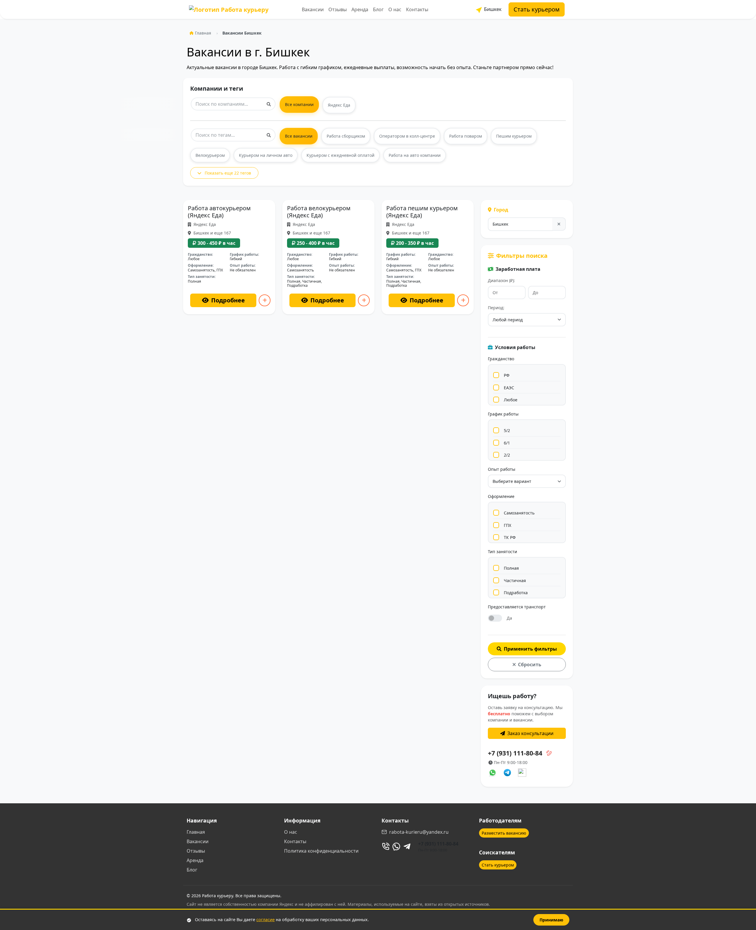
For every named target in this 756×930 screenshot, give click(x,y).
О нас (394, 9)
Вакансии (313, 9)
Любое (510, 400)
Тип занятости (502, 551)
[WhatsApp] (396, 846)
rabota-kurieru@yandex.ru (419, 832)
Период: (496, 307)
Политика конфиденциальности (321, 851)
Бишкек (492, 9)
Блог (378, 9)
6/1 (507, 443)
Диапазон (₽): (501, 280)
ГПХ (507, 525)
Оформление (501, 496)
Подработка (516, 592)
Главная (203, 33)
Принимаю (551, 920)
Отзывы (337, 9)
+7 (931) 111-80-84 (438, 844)
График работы (503, 414)
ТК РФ (510, 537)
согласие (265, 919)
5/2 (507, 430)
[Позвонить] (386, 846)
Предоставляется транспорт (517, 607)
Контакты (417, 9)
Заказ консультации (530, 733)
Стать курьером (537, 9)
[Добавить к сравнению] (265, 300)
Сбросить (529, 664)
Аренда (359, 9)
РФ (506, 375)
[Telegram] (407, 846)
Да (509, 618)
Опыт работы (501, 469)
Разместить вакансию (504, 833)
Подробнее (228, 300)
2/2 (507, 455)
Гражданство (501, 358)
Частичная (515, 580)
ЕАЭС (509, 387)
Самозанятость (519, 513)
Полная (511, 568)
